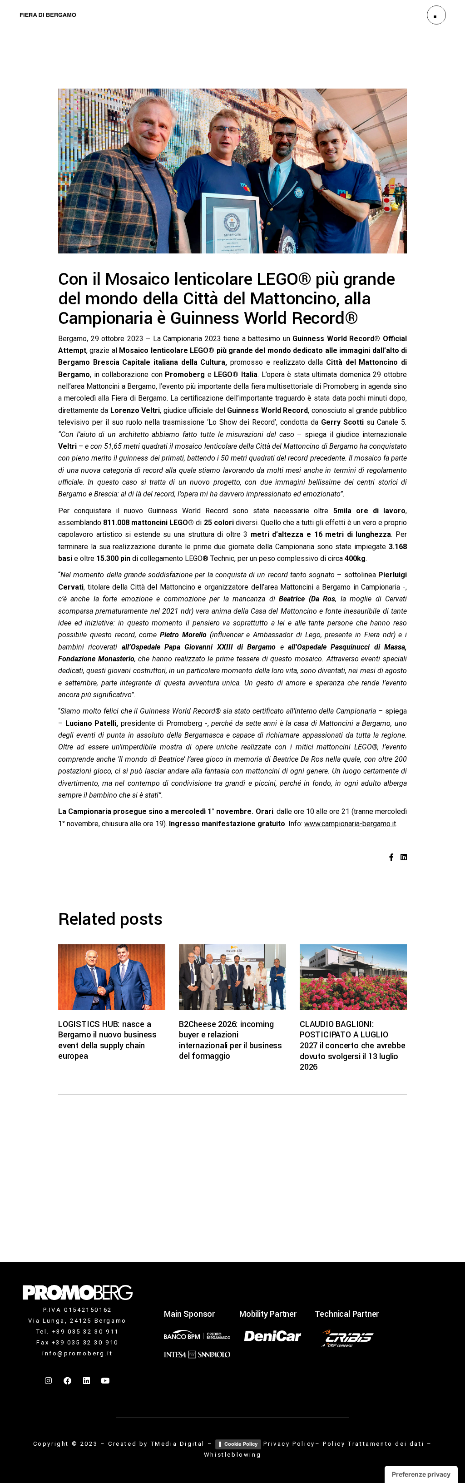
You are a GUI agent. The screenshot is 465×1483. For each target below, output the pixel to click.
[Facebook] (68, 1380)
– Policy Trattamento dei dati (369, 1443)
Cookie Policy (240, 1444)
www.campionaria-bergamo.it (350, 823)
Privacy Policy (289, 1443)
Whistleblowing (232, 1454)
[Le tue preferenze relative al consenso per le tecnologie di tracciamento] (421, 1474)
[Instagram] (49, 1380)
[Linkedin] (86, 1380)
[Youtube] (106, 1380)
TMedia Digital (178, 1443)
